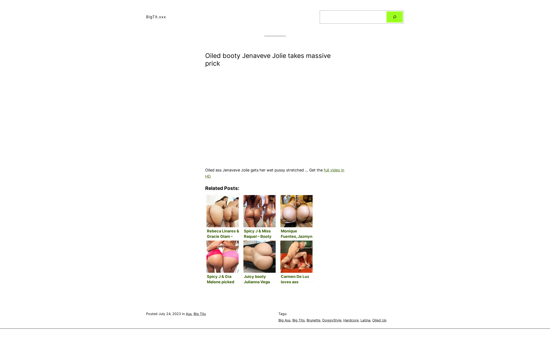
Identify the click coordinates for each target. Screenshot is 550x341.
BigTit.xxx (156, 17)
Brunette (313, 320)
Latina (365, 320)
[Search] (395, 17)
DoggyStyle (331, 320)
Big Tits (200, 314)
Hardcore (351, 320)
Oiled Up (379, 320)
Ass (189, 314)
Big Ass (284, 320)
